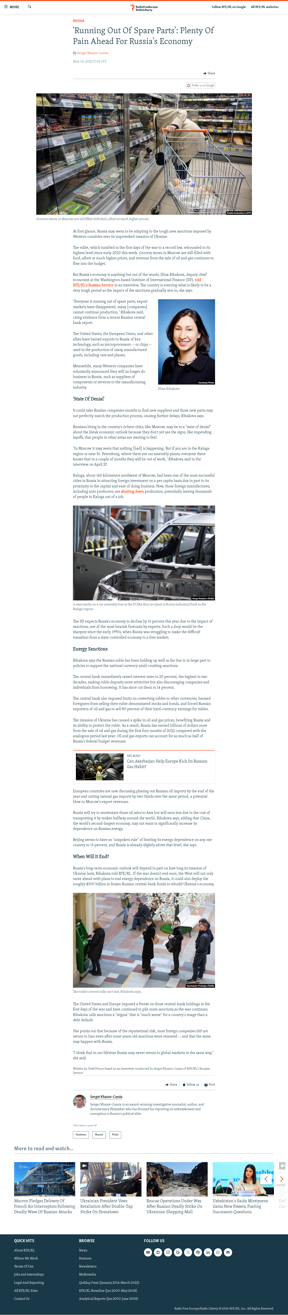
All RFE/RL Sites (26, 1290)
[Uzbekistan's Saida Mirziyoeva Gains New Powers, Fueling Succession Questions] (243, 1179)
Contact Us (22, 1298)
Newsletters (88, 1266)
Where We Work (26, 1258)
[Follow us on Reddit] (158, 1252)
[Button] (209, 73)
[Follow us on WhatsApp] (218, 1252)
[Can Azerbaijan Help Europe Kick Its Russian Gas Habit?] (100, 766)
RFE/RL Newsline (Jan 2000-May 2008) (108, 1290)
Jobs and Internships (29, 1274)
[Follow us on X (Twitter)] (188, 1252)
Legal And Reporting (29, 1282)
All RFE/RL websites (265, 7)
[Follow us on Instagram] (168, 1252)
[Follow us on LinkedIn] (208, 1252)
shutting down (132, 492)
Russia (78, 21)
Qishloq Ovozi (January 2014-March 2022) (109, 1282)
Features (85, 1258)
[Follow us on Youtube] (148, 1252)
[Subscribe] (228, 1252)
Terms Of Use (24, 1266)
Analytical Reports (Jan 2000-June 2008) (108, 1298)
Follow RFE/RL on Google (229, 7)
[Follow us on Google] (178, 1252)
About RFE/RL (24, 1250)
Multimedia (87, 1274)
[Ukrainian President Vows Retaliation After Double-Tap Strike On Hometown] (110, 1179)
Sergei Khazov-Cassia (92, 53)
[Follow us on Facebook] (198, 1252)
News (83, 1250)
